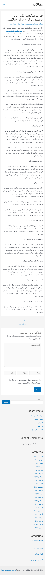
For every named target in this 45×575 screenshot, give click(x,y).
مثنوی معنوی (39, 419)
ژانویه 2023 (39, 521)
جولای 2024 (39, 517)
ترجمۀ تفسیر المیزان (36, 415)
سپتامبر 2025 (38, 487)
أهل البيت (40, 423)
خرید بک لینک (38, 548)
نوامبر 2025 (39, 480)
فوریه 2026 (39, 470)
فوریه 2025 (39, 494)
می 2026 (39, 467)
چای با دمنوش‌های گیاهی (14, 31)
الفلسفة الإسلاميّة (37, 430)
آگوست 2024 (38, 514)
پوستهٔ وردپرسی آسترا (8, 570)
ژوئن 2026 (39, 463)
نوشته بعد (22, 324)
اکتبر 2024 (39, 507)
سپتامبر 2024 (38, 511)
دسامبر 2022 (38, 524)
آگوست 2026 (38, 456)
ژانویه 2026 (39, 473)
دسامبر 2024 (38, 501)
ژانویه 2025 (39, 497)
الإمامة (40, 426)
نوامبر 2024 (39, 504)
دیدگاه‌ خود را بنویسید (36, 24)
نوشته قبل (22, 319)
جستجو (40, 399)
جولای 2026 (39, 460)
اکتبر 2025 (39, 484)
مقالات (38, 4)
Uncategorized (23, 24)
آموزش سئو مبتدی (37, 560)
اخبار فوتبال (39, 554)
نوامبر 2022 (39, 528)
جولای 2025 (39, 490)
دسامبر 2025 (38, 477)
